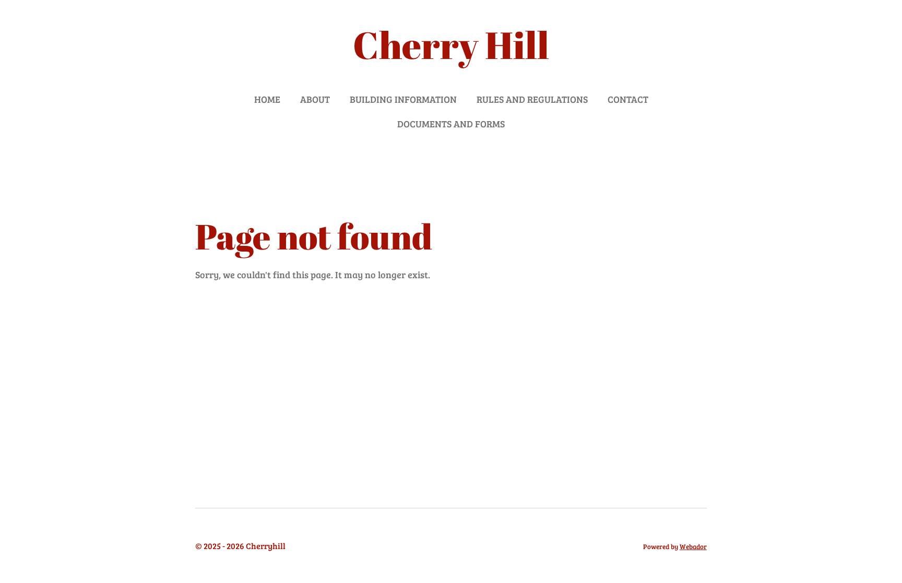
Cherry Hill (451, 44)
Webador (693, 546)
